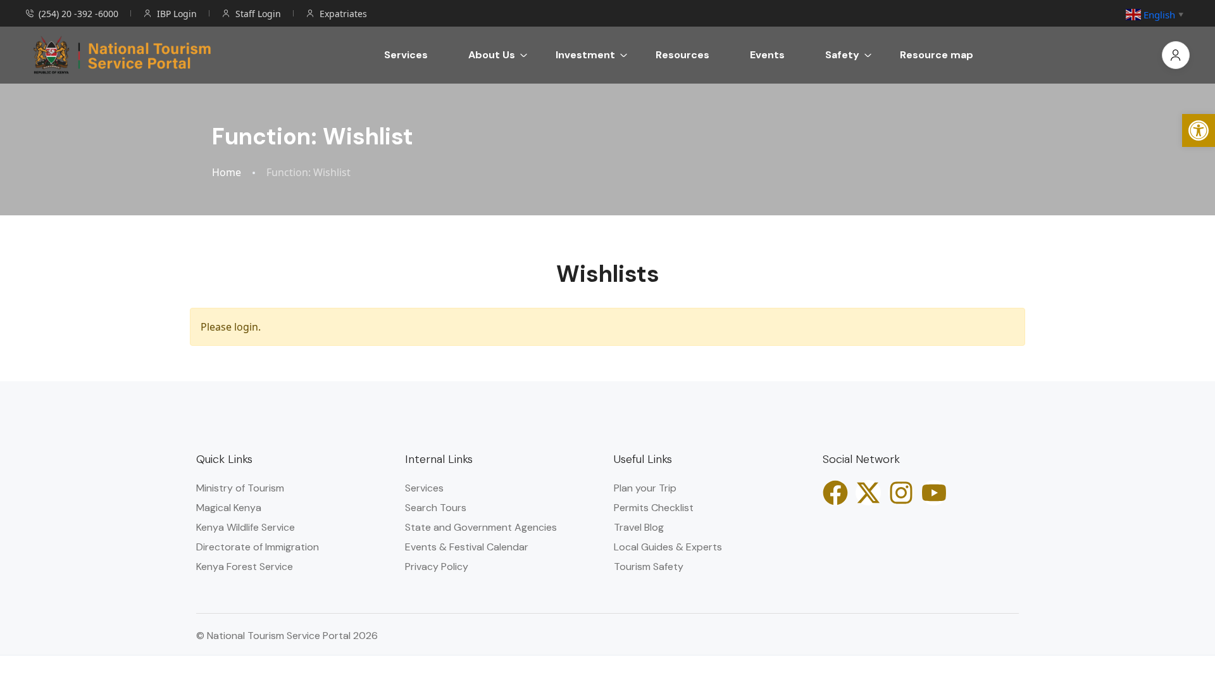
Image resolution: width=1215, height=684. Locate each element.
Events (767, 54)
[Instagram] (901, 492)
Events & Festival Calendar (466, 547)
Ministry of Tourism (240, 488)
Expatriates (343, 14)
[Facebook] (835, 492)
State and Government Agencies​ (481, 527)
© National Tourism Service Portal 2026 (287, 635)
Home (226, 172)
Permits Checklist (654, 507)
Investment (585, 54)
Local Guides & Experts (668, 547)
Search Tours (435, 507)
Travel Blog (639, 527)
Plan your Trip (645, 488)
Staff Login (258, 14)
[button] (1198, 130)
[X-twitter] (868, 492)
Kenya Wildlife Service (245, 527)
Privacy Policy (436, 566)
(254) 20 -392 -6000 (78, 14)
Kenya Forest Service (244, 566)
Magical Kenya (228, 507)
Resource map (936, 54)
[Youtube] (934, 492)
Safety (842, 54)
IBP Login (177, 14)
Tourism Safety (648, 566)
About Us (491, 54)
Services (406, 54)
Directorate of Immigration (257, 547)
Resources (682, 54)
